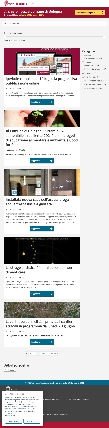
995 (43, 353)
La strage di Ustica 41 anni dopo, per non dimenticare (39, 270)
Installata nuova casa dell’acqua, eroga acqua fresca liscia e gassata (37, 201)
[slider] (5, 37)
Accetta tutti (13, 421)
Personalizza (10, 415)
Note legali (64, 414)
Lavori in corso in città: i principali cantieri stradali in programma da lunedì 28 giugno (40, 323)
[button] (90, 12)
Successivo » (52, 353)
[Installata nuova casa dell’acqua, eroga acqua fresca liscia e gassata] (42, 193)
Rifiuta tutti (32, 421)
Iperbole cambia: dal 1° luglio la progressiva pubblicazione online (41, 81)
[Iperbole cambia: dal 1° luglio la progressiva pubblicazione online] (42, 65)
